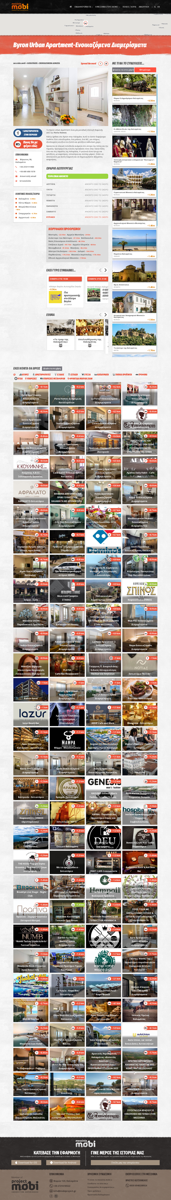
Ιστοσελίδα (25, 181)
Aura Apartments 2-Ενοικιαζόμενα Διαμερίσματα (140, 941)
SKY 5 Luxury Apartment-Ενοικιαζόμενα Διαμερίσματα (104, 473)
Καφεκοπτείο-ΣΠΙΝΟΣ (140, 599)
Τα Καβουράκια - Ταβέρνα (31, 1068)
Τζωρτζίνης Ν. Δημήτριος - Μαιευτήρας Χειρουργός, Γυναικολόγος (104, 571)
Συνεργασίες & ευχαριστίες (100, 1187)
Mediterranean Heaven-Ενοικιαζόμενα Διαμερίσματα (140, 522)
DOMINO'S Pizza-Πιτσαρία (103, 550)
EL (155, 7)
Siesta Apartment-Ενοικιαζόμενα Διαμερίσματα (32, 423)
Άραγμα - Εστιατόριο (67, 797)
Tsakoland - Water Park (31, 994)
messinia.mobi (19, 63)
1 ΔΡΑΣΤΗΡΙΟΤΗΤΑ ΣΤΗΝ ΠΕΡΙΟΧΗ (30, 133)
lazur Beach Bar (31, 723)
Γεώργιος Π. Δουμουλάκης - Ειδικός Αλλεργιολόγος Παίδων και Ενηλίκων (104, 670)
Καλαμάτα (27, 198)
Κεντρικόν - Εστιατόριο (31, 797)
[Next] (105, 270)
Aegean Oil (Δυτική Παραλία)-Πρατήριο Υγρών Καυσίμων (67, 966)
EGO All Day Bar (31, 1019)
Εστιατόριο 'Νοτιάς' (140, 673)
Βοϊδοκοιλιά (91, 238)
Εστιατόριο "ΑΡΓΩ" (67, 821)
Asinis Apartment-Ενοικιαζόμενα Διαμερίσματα (104, 497)
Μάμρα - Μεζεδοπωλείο (67, 747)
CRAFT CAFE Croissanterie (103, 871)
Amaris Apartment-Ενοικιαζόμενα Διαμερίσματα (67, 695)
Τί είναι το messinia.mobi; (99, 1180)
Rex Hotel (140, 772)
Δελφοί (86, 251)
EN (158, 7)
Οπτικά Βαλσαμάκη (67, 846)
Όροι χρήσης (94, 1191)
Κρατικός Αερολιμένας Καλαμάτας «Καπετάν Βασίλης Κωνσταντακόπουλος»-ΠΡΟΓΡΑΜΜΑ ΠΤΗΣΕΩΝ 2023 (103, 1061)
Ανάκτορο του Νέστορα (64, 238)
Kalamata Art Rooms (67, 624)
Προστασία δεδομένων (98, 1194)
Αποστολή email (28, 176)
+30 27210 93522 (61, 1185)
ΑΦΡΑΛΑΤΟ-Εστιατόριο (31, 501)
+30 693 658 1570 (27, 171)
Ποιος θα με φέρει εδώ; (30, 144)
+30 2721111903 (27, 167)
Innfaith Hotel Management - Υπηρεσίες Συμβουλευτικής (140, 818)
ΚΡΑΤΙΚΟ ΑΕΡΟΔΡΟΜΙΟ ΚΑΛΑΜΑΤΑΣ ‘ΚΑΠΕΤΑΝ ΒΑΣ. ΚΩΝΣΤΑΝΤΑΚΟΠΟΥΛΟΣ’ (140, 1065)
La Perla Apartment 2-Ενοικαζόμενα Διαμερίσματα (104, 645)
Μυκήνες (78, 248)
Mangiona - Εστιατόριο (140, 723)
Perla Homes (60, 132)
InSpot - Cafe (31, 599)
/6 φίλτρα (144, 69)
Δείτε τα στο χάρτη (124, 69)
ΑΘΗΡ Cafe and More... (104, 723)
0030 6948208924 (138, 1185)
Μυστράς (57, 234)
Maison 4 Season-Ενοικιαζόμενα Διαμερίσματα (140, 991)
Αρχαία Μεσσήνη (78, 234)
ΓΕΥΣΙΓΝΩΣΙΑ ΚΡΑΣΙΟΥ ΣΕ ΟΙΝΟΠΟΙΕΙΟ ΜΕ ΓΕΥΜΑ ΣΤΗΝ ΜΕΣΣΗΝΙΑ (140, 1114)
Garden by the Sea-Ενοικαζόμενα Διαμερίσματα (68, 941)
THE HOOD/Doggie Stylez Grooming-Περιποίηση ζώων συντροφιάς (31, 867)
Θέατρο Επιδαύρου (62, 251)
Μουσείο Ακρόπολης (86, 254)
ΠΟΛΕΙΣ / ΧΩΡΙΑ (129, 6)
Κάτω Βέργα (28, 202)
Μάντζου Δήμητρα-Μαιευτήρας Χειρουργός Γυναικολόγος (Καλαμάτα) (30, 670)
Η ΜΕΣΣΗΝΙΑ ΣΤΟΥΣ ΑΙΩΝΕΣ (107, 6)
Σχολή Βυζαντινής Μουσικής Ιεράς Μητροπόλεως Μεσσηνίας (139, 892)
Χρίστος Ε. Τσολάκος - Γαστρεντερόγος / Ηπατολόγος (68, 719)
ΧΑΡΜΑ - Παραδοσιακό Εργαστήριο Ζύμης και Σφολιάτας (104, 818)
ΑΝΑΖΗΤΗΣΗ (144, 6)
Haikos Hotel (31, 698)
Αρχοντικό (27, 217)
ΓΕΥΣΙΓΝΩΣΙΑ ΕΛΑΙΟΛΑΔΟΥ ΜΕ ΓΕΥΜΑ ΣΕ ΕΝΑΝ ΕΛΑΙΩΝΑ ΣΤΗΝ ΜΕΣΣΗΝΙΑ (103, 621)
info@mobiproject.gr (64, 1191)
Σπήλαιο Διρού (59, 244)
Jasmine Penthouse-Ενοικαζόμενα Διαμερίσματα (68, 448)
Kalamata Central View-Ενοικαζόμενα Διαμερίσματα (68, 645)
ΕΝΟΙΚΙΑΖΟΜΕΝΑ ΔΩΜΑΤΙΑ (49, 63)
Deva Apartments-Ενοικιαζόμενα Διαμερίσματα (31, 399)
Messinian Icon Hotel (31, 1043)
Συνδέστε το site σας (97, 1183)
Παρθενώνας (59, 254)
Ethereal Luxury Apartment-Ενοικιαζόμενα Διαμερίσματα (31, 522)
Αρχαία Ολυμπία (84, 244)
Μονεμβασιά (58, 248)
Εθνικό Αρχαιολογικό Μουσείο (67, 258)
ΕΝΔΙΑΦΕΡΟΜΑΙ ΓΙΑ (84, 6)
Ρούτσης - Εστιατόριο (140, 698)
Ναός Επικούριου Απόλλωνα (66, 241)
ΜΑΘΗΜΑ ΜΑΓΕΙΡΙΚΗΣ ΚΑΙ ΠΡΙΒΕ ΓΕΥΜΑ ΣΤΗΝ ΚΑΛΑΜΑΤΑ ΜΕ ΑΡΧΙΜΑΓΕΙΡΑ (66, 497)
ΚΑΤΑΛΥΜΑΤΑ (32, 63)
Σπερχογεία (28, 213)
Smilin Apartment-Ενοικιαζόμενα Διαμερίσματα (141, 399)
